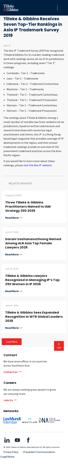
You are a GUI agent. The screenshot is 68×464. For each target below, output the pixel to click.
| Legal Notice (7, 456)
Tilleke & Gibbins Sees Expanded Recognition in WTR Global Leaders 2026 (34, 316)
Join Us (8, 400)
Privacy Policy (10, 452)
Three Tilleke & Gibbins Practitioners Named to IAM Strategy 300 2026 (28, 206)
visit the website (38, 165)
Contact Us (10, 372)
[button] (53, 8)
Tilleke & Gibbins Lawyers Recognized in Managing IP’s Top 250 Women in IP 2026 (32, 280)
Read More (12, 217)
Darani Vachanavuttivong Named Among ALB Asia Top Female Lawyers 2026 (33, 243)
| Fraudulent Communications (39, 452)
